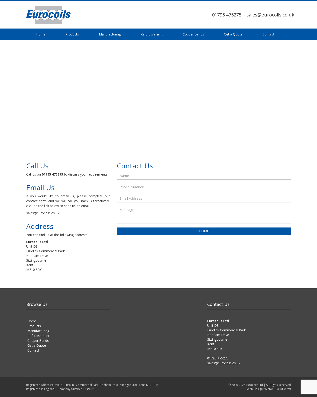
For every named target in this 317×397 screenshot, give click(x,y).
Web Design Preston (260, 389)
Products (52, 34)
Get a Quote (159, 34)
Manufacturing (76, 34)
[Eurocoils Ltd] (68, 15)
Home (34, 34)
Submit (203, 231)
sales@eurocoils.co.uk (270, 15)
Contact (181, 34)
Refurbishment (105, 34)
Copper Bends (132, 34)
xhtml (287, 389)
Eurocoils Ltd (254, 385)
